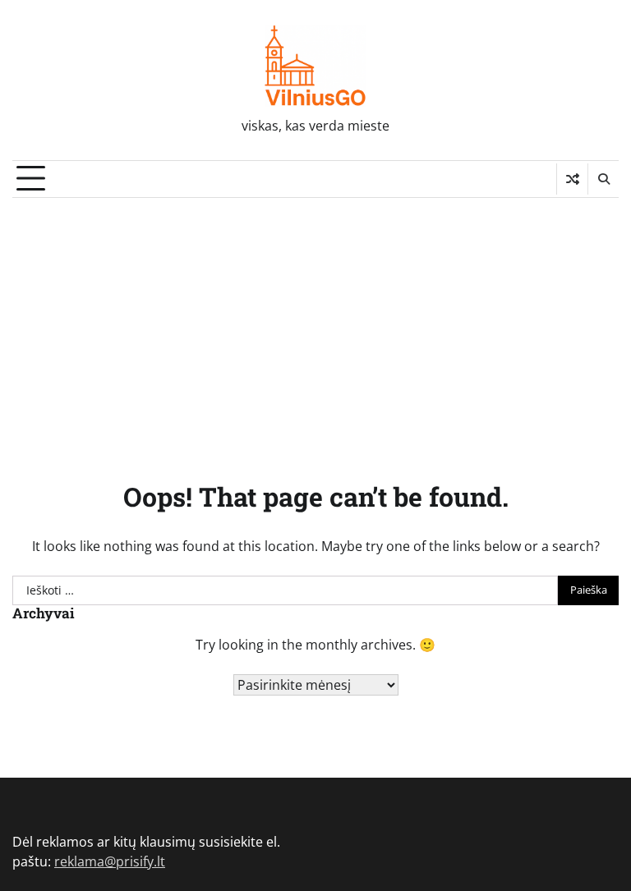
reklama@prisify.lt (109, 861)
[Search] (603, 179)
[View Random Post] (572, 179)
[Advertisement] (315, 321)
